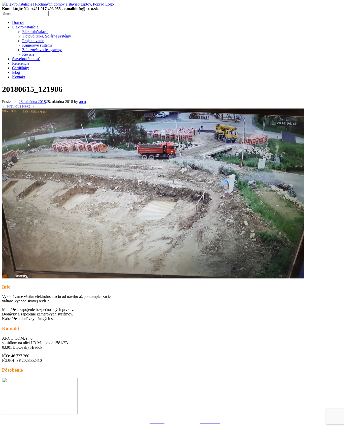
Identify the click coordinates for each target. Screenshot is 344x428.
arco (82, 101)
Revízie (28, 54)
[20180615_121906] (153, 277)
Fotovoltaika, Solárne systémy (46, 36)
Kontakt (18, 77)
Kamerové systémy (37, 45)
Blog (16, 72)
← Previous (11, 106)
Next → (28, 106)
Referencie (20, 63)
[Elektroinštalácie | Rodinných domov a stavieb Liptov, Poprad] (58, 4)
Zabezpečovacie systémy (42, 50)
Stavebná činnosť (26, 59)
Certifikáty (20, 68)
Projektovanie (33, 41)
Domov (18, 22)
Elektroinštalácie (25, 27)
